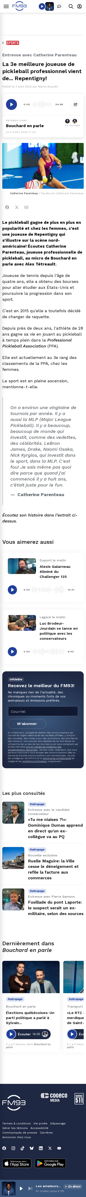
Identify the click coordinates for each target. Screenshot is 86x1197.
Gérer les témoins (15, 1128)
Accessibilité (39, 1128)
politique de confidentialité (57, 758)
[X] (50, 1148)
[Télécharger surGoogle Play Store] (50, 1164)
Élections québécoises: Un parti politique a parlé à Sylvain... (30, 1018)
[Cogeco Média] (54, 1100)
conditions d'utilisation (34, 761)
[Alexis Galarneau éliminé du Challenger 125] (22, 566)
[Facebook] (7, 207)
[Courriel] (26, 207)
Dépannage (58, 1123)
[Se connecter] (79, 6)
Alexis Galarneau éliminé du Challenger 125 (55, 571)
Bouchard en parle (25, 125)
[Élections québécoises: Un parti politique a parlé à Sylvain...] (31, 977)
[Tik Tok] (22, 1148)
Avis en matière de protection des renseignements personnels (34, 748)
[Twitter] (17, 207)
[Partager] (75, 104)
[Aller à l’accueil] (19, 9)
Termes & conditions (16, 1123)
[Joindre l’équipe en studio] (59, 6)
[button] (21, 1188)
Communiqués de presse (19, 1132)
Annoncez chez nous (16, 1137)
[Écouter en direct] (42, 6)
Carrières (46, 1132)
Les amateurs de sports (49, 1186)
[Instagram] (13, 1148)
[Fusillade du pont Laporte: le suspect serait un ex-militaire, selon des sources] (13, 899)
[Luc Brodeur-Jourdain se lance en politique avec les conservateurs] (22, 623)
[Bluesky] (31, 1148)
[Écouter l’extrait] (11, 104)
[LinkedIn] (41, 1148)
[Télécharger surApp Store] (16, 1164)
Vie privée (40, 1123)
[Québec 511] (79, 1103)
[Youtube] (59, 1148)
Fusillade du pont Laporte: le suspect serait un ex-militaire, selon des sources (55, 908)
